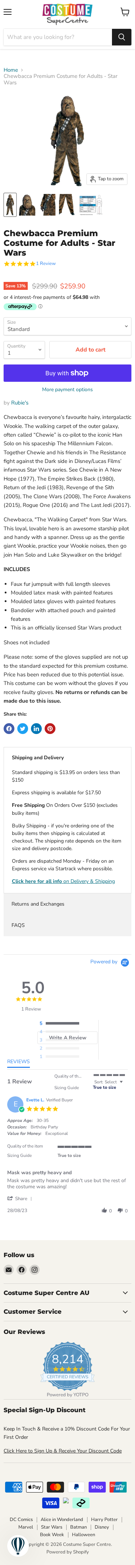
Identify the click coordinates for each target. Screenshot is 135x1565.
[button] (21, 1198)
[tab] (18, 1063)
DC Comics (21, 1519)
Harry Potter (104, 1519)
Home (11, 70)
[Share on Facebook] (9, 728)
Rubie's (19, 402)
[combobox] (58, 37)
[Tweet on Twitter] (22, 728)
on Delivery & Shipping (63, 881)
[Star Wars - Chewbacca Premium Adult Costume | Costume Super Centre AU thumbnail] (10, 204)
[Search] (121, 37)
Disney (102, 1527)
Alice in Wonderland (62, 1519)
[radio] (61, 1024)
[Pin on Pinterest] (50, 728)
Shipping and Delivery (38, 757)
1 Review (46, 264)
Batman (78, 1527)
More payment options (67, 390)
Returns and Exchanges (38, 904)
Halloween (83, 1534)
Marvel (25, 1527)
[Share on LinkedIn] (36, 728)
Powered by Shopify (67, 1552)
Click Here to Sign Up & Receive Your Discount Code (63, 1450)
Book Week (52, 1534)
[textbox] (126, 1085)
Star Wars (51, 1527)
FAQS (18, 925)
